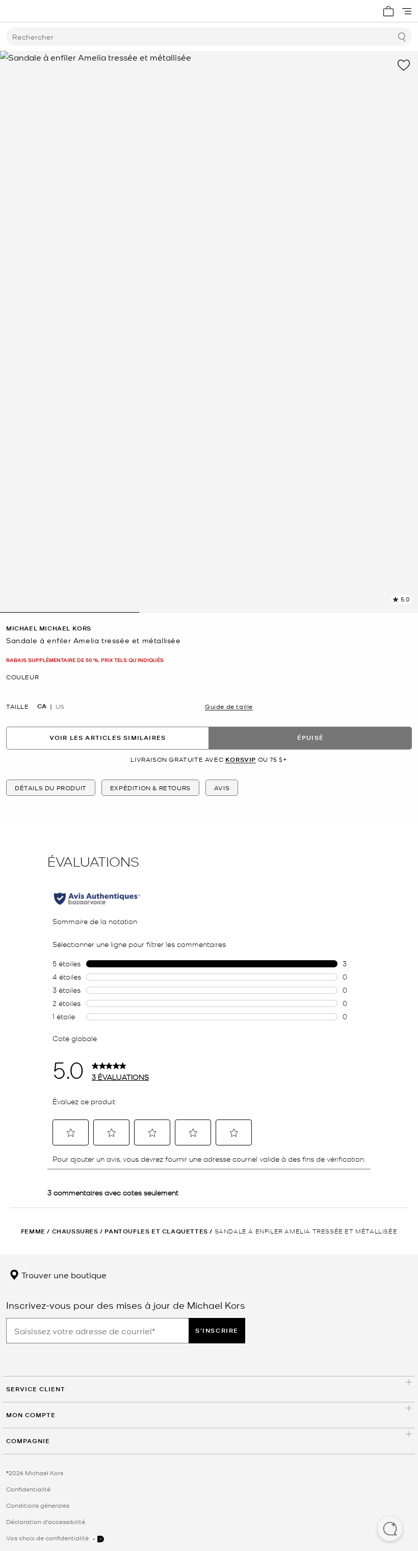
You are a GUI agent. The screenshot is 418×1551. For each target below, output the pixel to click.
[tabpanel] (209, 332)
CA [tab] (41, 706)
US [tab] (60, 706)
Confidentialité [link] (28, 1489)
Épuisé (310, 737)
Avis (221, 788)
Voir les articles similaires (107, 737)
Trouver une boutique (63, 1274)
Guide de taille (229, 706)
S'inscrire (217, 1330)
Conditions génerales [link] (37, 1505)
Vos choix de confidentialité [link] (48, 1538)
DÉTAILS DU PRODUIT (51, 788)
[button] (390, 1529)
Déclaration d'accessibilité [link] (45, 1521)
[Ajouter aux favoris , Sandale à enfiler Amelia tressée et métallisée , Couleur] (404, 65)
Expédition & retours (150, 788)
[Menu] (407, 11)
